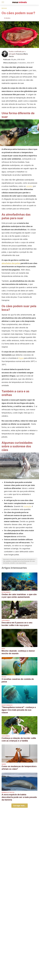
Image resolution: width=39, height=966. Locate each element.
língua (20, 358)
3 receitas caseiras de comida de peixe (18, 680)
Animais (4, 8)
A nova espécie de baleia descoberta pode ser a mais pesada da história (19, 797)
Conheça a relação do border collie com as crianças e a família (19, 739)
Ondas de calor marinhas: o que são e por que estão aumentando (19, 595)
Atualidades (6, 592)
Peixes (4, 677)
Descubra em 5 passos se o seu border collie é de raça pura (17, 623)
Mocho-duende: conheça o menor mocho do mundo (18, 652)
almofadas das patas (11, 263)
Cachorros (6, 620)
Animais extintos (8, 792)
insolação (27, 506)
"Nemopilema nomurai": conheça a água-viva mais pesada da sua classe (19, 710)
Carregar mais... (19, 806)
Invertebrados (7, 705)
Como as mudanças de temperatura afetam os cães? (19, 767)
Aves (3, 648)
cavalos (29, 186)
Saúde (4, 764)
